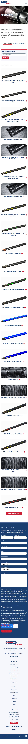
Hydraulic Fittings (14, 667)
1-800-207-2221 (15, 719)
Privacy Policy (14, 656)
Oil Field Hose (14, 679)
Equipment (14, 682)
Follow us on (21, 736)
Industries (14, 686)
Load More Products (14, 513)
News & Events (14, 692)
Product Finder (7, 43)
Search (5, 57)
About (14, 695)
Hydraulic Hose (14, 664)
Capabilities (14, 689)
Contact (14, 704)
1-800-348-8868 (15, 716)
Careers (14, 701)
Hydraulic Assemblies (14, 670)
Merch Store (14, 722)
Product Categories (19, 43)
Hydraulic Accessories (14, 673)
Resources (14, 698)
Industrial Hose (14, 676)
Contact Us (14, 709)
